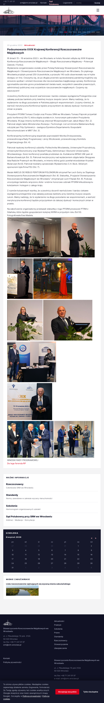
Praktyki (57, 625)
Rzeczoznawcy (60, 640)
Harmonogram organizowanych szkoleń (23, 507)
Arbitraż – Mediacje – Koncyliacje (29, 518)
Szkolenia (58, 629)
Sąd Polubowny (54, 2)
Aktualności (29, 45)
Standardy (58, 636)
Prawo (57, 633)
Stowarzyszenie (61, 644)
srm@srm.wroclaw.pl (28, 3)
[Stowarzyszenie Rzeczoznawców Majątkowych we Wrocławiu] (8, 10)
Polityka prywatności (12, 662)
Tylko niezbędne (90, 692)
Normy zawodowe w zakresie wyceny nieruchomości (29, 496)
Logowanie (67, 3)
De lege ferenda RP (16, 463)
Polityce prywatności (32, 696)
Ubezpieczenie (60, 648)
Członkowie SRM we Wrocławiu (19, 486)
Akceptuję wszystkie (67, 692)
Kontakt (43, 3)
